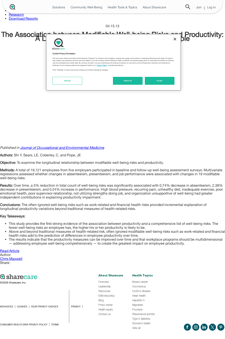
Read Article (9, 251)
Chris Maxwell (11, 259)
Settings (67, 81)
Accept (159, 81)
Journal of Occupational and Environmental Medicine (62, 148)
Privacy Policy (102, 65)
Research (16, 14)
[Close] (175, 39)
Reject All (128, 81)
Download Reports (23, 18)
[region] (113, 62)
